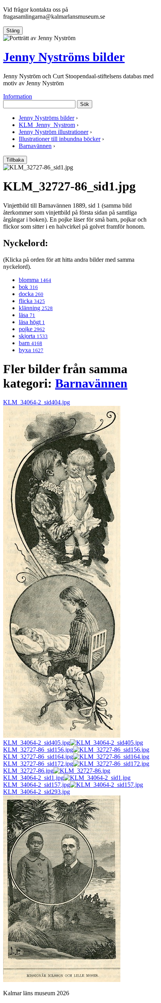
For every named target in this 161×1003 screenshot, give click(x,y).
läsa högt (32, 322)
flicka (32, 301)
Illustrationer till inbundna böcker (59, 139)
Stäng (13, 30)
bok (28, 287)
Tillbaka (15, 160)
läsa (27, 315)
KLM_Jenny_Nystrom (47, 125)
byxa (31, 350)
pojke (32, 329)
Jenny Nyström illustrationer (53, 132)
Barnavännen (35, 146)
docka (31, 294)
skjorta (33, 336)
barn (30, 343)
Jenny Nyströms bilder (64, 57)
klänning (36, 308)
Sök (84, 104)
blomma (35, 280)
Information (17, 96)
